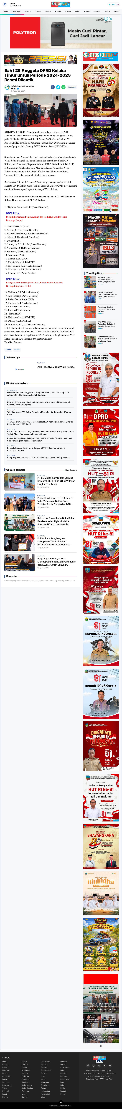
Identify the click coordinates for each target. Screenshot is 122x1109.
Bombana (25, 1082)
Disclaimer (101, 1073)
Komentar (72, 87)
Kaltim (62, 1088)
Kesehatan (26, 1070)
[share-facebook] (53, 87)
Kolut (62, 1085)
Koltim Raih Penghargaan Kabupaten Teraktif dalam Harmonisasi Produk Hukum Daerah (53, 541)
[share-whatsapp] (63, 87)
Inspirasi (87, 11)
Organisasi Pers (92, 1079)
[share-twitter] (58, 87)
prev (100, 1045)
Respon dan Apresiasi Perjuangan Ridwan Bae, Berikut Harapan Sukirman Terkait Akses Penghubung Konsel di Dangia (40, 432)
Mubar (24, 1094)
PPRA (102, 1079)
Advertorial (6, 1076)
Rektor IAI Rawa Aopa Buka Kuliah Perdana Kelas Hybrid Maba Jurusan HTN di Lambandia (56, 521)
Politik (77, 11)
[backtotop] (61, 1102)
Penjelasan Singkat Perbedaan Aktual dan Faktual (106, 309)
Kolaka (63, 1070)
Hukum (5, 1073)
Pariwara (63, 1076)
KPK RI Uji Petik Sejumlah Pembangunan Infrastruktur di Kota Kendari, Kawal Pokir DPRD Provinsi (38, 403)
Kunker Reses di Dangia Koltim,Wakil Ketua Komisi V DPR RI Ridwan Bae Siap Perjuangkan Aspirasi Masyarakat (39, 439)
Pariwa (5, 1097)
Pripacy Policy (104, 1076)
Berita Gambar (27, 1088)
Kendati (63, 1091)
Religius (63, 1073)
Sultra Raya (16, 11)
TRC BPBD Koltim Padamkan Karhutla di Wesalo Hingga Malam (106, 324)
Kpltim (62, 1094)
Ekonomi (28, 11)
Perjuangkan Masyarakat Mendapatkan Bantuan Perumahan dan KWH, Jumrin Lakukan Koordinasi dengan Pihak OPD (56, 561)
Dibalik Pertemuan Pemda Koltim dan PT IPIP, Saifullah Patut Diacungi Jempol (36, 218)
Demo (43, 1088)
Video (4, 1088)
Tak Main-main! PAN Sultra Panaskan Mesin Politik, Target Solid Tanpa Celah (39, 413)
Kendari (58, 11)
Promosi (5, 1091)
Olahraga (6, 1082)
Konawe (5, 1079)
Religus (24, 1097)
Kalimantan (45, 1091)
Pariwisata (45, 1085)
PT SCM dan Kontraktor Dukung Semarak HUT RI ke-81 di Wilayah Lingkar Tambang (56, 481)
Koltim (5, 11)
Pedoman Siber (90, 1073)
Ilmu (62, 1082)
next (102, 1045)
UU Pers (109, 1079)
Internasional (7, 1085)
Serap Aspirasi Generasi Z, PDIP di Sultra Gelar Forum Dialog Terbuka (38, 458)
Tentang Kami (106, 1071)
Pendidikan (64, 1067)
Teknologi (25, 1091)
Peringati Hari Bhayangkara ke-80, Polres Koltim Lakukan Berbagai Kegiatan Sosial (34, 284)
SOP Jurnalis (93, 1076)
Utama (24, 1061)
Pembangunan (46, 1070)
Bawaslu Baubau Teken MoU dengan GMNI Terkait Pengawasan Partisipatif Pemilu (36, 449)
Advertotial (45, 1094)
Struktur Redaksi (92, 1071)
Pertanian (25, 1079)
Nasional (5, 1070)
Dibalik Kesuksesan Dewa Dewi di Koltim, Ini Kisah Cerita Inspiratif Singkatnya (107, 294)
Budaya (107, 11)
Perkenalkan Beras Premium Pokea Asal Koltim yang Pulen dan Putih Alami (106, 279)
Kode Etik (110, 1073)
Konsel (68, 11)
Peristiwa (25, 1076)
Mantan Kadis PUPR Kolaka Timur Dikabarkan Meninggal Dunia (107, 339)
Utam (43, 1097)
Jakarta (25, 1073)
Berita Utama (27, 1085)
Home (6, 65)
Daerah (38, 11)
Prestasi (44, 1073)
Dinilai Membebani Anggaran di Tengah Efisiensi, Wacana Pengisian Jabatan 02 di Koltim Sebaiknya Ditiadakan (38, 393)
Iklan (43, 1076)
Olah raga (45, 1082)
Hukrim (97, 11)
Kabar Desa (64, 1079)
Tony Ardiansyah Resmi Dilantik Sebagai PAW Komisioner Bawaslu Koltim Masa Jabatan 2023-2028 (40, 423)
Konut (4, 1094)
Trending (115, 4)
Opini (43, 1079)
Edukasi (48, 11)
